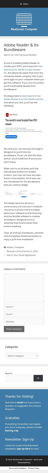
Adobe (10, 247)
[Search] (38, 378)
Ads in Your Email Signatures (21, 255)
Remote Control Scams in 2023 (22, 251)
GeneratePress (24, 462)
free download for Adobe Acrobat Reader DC (23, 69)
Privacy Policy (33, 468)
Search (8, 373)
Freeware (19, 247)
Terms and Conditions (17, 468)
